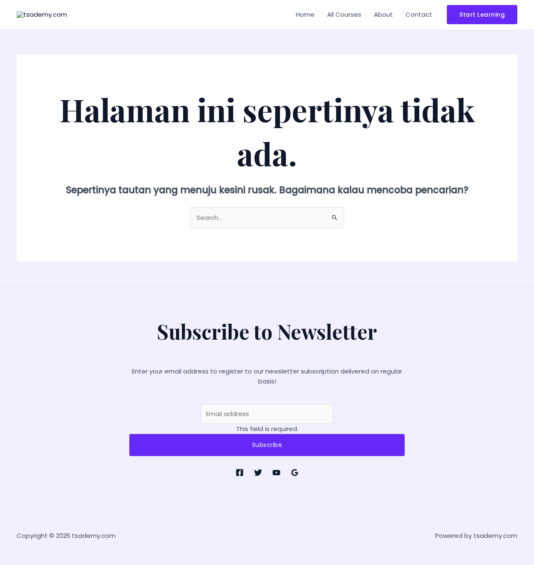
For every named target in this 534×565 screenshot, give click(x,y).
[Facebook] (240, 473)
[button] (482, 14)
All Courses (344, 14)
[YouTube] (276, 473)
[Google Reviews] (295, 473)
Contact (419, 14)
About (383, 14)
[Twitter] (258, 473)
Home (305, 14)
